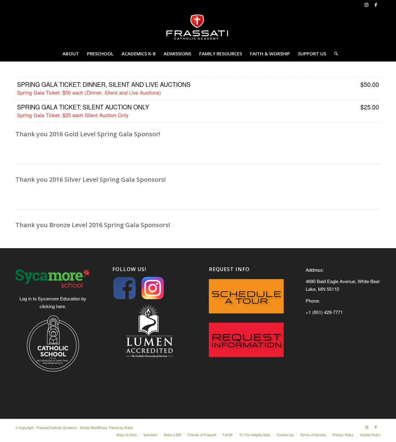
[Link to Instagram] (366, 4)
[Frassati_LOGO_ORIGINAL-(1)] (198, 27)
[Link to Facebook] (376, 4)
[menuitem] (70, 53)
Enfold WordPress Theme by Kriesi (106, 427)
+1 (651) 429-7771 (324, 312)
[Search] (334, 53)
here (60, 306)
